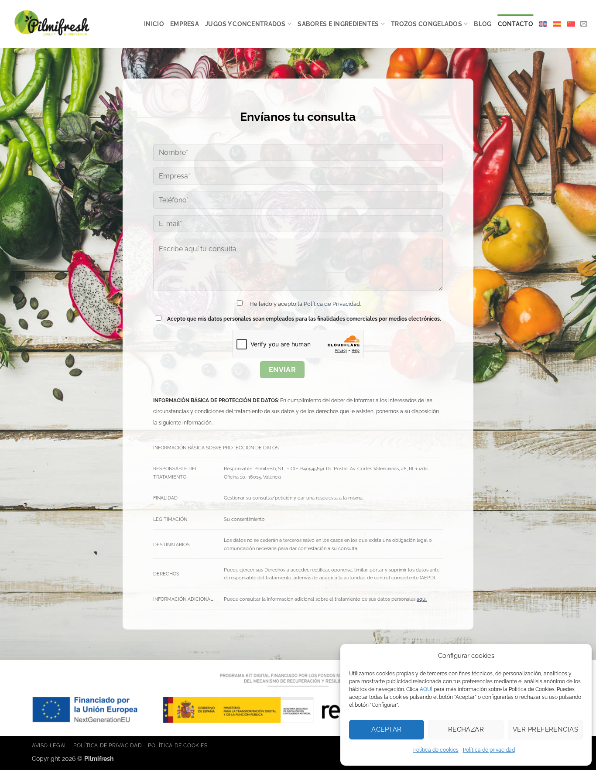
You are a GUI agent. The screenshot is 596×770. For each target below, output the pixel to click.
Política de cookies (436, 750)
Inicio (154, 23)
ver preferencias (545, 729)
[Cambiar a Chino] (571, 24)
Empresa (184, 23)
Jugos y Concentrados (245, 23)
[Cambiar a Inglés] (543, 24)
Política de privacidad (489, 750)
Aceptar (386, 729)
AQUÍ (426, 689)
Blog (482, 23)
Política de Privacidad (332, 304)
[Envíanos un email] (583, 24)
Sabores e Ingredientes (338, 23)
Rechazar (466, 729)
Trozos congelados (426, 23)
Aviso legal (50, 745)
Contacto (515, 23)
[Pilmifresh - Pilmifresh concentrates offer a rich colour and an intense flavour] (52, 24)
